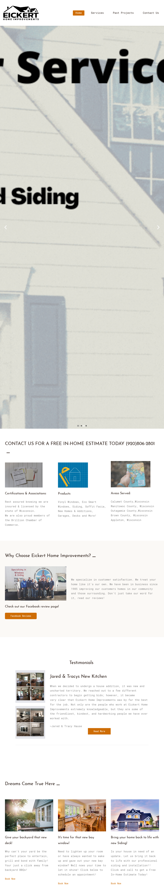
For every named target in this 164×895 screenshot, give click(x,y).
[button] (6, 227)
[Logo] (21, 13)
